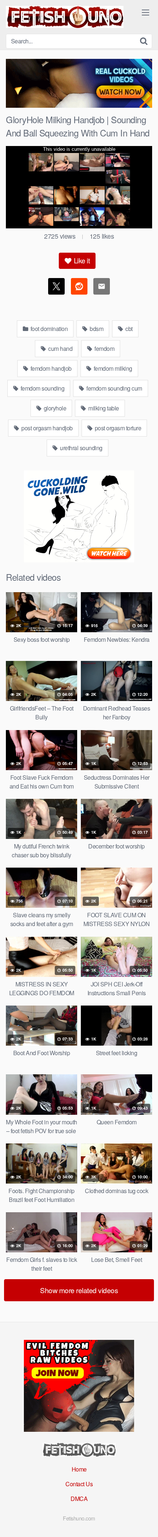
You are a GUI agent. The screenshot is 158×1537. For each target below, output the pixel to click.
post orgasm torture (117, 428)
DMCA (79, 1498)
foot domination (48, 328)
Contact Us (79, 1484)
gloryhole (54, 408)
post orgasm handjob (46, 428)
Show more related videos (79, 1290)
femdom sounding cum (113, 388)
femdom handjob (50, 368)
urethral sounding (81, 448)
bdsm (96, 328)
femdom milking (112, 368)
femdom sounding (41, 388)
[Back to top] (145, 1521)
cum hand (60, 348)
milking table (103, 408)
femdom (104, 348)
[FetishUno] (64, 17)
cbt (128, 328)
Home (79, 1469)
